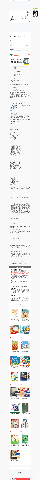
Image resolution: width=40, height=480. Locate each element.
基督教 (25, 105)
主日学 (14, 105)
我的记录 (29, 0)
